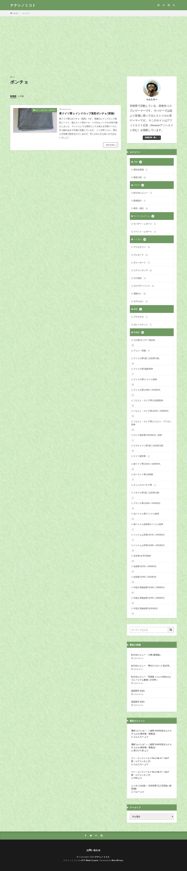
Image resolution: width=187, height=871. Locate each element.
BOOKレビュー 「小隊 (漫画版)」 (146, 654)
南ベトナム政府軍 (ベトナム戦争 (148, 524)
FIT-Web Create (90, 860)
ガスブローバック (144, 285)
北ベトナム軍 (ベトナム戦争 (146, 513)
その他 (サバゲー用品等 (144, 340)
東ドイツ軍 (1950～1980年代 (147, 464)
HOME (15, 13)
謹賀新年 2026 (137, 690)
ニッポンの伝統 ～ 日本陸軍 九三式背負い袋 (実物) (151, 787)
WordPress (117, 860)
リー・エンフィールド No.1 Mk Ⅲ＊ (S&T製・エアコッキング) (150, 759)
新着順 (13, 96)
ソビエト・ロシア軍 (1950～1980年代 (151, 411)
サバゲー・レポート (144, 224)
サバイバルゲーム (143, 216)
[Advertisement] (93, 45)
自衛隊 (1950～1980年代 (145, 566)
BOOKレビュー (142, 193)
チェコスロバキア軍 (144, 485)
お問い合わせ (93, 850)
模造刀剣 (140, 177)
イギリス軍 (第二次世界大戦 (146, 492)
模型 (137, 309)
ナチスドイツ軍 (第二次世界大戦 (148, 445)
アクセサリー (142, 247)
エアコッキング (143, 270)
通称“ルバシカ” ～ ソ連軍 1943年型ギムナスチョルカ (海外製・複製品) (151, 732)
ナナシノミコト (23, 5)
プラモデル (140, 316)
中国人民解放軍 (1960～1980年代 (149, 587)
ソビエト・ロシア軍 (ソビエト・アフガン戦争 (151, 423)
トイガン (140, 239)
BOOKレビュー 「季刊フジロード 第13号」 (151, 665)
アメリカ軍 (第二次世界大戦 (146, 358)
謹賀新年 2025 (137, 701)
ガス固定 (139, 278)
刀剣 (137, 162)
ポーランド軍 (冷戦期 (143, 474)
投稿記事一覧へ (151, 137)
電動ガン (140, 293)
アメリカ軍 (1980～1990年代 (147, 390)
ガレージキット (142, 324)
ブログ (138, 185)
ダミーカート (141, 262)
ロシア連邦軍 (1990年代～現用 (148, 435)
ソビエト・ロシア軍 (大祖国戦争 (148, 400)
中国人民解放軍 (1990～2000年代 (149, 598)
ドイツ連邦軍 (141, 456)
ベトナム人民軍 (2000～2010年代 (149, 545)
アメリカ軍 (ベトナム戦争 (145, 379)
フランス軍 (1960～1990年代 (147, 503)
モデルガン (140, 301)
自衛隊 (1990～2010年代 (145, 577)
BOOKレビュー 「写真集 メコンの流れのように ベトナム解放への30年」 (151, 678)
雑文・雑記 (141, 208)
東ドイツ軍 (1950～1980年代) (46, 110)
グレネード (141, 254)
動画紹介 (139, 200)
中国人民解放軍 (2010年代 (146, 608)
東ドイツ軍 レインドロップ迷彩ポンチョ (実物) (86, 113)
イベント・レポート (144, 231)
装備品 (139, 332)
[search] (171, 630)
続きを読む (110, 145)
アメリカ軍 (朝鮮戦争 (143, 369)
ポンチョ (26, 13)
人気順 (21, 96)
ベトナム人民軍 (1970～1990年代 (149, 534)
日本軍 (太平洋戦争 (142, 555)
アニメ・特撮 (141, 350)
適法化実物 (140, 169)
